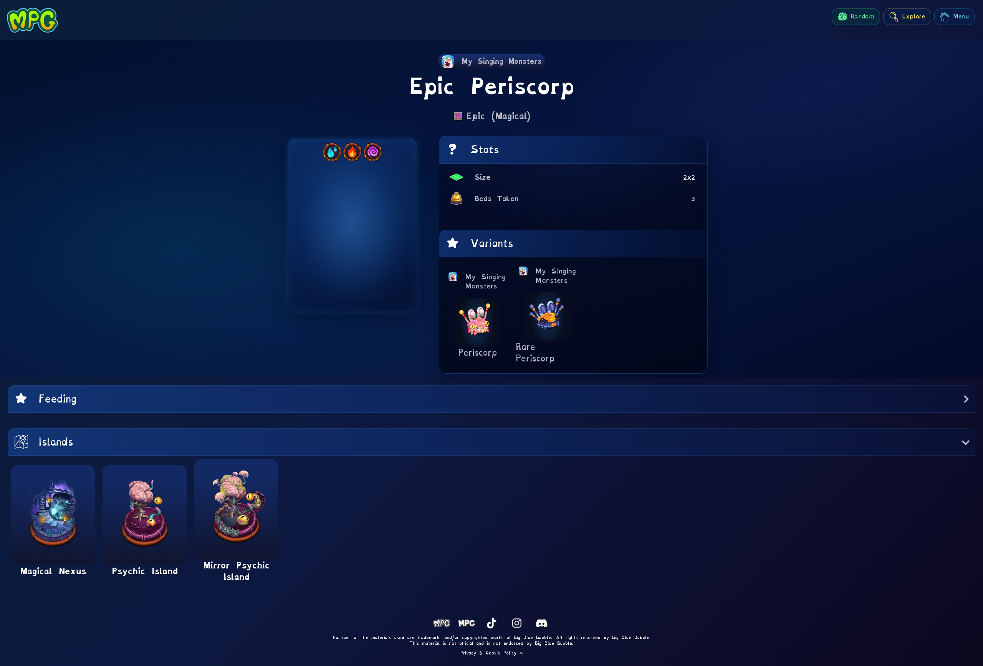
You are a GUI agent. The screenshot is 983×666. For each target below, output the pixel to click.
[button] (491, 399)
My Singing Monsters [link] (485, 281)
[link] (491, 61)
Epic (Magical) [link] (498, 116)
